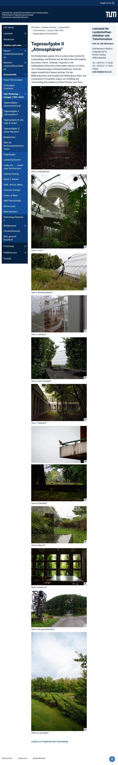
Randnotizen (9, 137)
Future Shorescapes (13, 80)
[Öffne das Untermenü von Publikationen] (25, 252)
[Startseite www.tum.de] (111, 14)
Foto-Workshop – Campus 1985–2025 (14, 96)
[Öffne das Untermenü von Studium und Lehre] (25, 45)
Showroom (9, 39)
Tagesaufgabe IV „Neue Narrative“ (12, 130)
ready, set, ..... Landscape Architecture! (13, 167)
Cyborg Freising (11, 174)
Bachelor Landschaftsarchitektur (14, 65)
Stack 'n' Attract (11, 179)
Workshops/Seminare (13, 219)
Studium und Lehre (12, 45)
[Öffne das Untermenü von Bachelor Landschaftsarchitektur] (25, 62)
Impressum (22, 758)
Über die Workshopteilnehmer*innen (14, 145)
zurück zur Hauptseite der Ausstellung (49, 741)
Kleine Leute (9, 206)
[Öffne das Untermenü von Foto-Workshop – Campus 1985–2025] (25, 94)
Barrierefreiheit (39, 758)
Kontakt (7, 258)
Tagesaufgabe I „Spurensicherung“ (12, 104)
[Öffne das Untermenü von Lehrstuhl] (25, 33)
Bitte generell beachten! (10, 238)
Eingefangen (9, 154)
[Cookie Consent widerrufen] (112, 759)
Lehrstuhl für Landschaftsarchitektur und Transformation (25, 13)
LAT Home (9, 27)
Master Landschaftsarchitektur (14, 54)
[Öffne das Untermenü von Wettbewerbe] (25, 225)
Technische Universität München (15, 17)
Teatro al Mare (11, 195)
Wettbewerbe (10, 225)
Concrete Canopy (12, 190)
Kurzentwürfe (10, 74)
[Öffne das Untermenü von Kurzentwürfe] (25, 74)
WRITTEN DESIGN (12, 201)
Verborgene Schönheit (9, 87)
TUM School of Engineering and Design (17, 15)
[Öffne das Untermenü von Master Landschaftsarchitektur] (25, 51)
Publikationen (10, 252)
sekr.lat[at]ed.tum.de (102, 72)
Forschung (9, 246)
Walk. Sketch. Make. (13, 184)
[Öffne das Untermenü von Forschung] (25, 246)
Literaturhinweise (12, 231)
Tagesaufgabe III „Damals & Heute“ (14, 122)
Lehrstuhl (8, 33)
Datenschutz (7, 758)
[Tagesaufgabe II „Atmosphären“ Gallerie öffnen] (59, 127)
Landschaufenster (12, 159)
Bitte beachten (10, 211)
